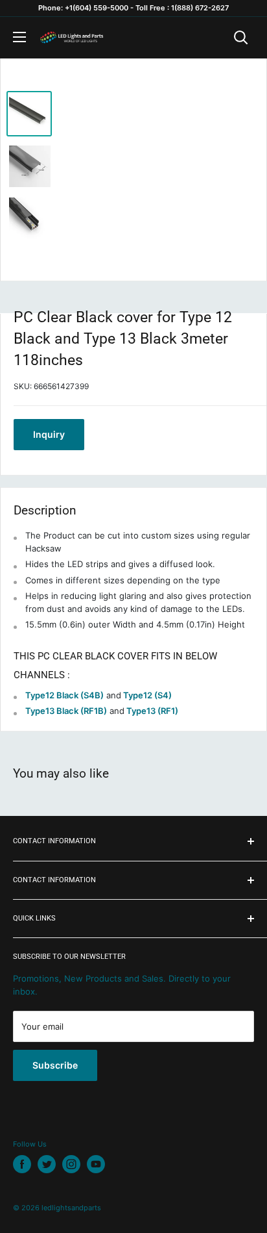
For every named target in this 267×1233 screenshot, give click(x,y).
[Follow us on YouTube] (96, 1164)
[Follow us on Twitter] (47, 1164)
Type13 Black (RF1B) (66, 710)
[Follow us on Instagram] (71, 1164)
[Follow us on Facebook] (22, 1164)
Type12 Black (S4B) (64, 695)
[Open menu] (19, 37)
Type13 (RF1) (152, 710)
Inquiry (49, 434)
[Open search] (241, 38)
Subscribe (55, 1065)
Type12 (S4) (147, 695)
